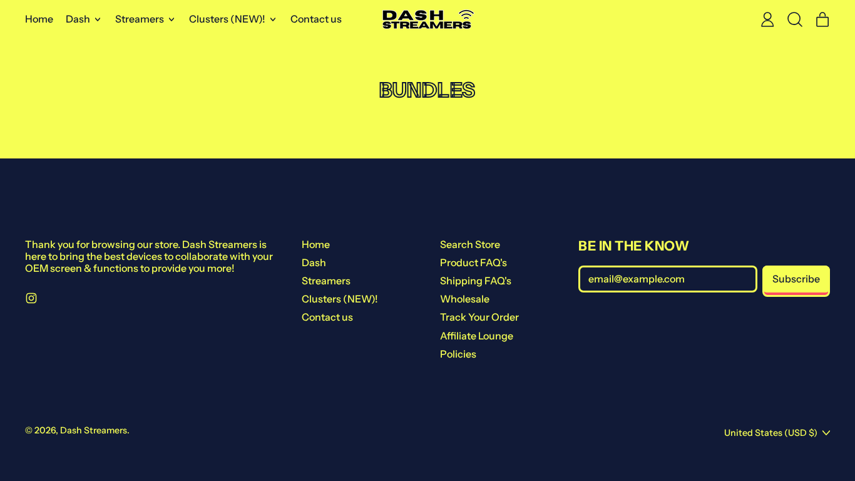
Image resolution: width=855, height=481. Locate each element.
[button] (795, 19)
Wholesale (464, 298)
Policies (458, 354)
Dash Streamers (93, 430)
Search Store (470, 244)
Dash (314, 262)
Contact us (316, 19)
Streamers (326, 280)
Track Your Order (479, 317)
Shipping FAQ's (475, 280)
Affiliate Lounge (476, 335)
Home (39, 19)
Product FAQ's (473, 262)
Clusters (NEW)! (340, 298)
